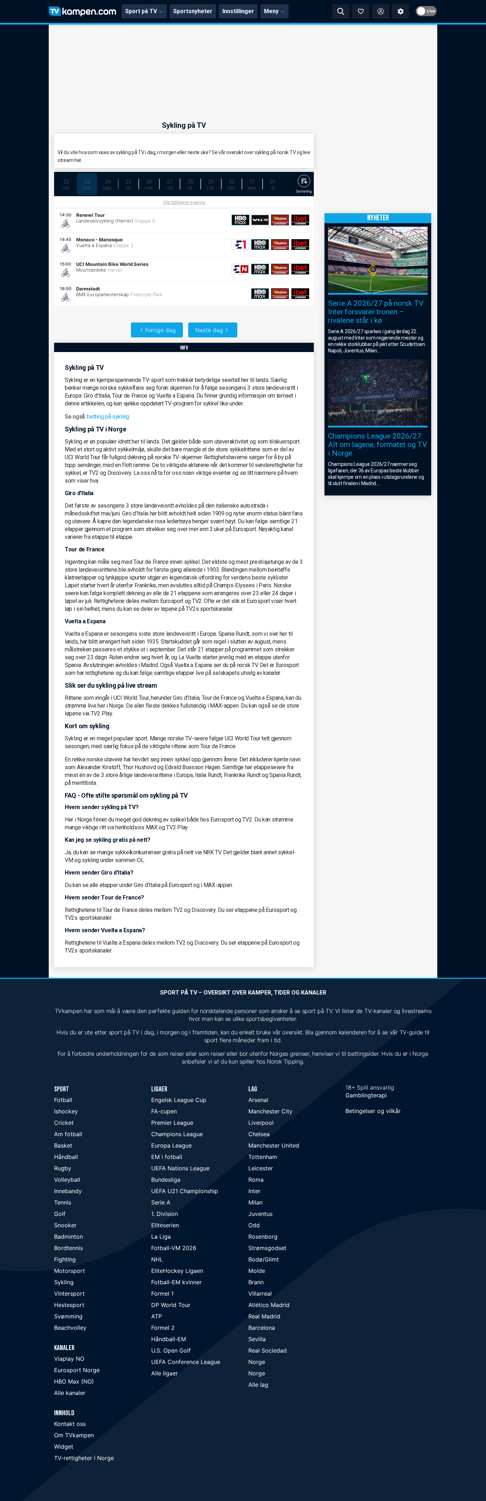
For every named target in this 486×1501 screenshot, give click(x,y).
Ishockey (66, 1111)
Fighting (65, 1259)
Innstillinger (238, 11)
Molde (256, 1270)
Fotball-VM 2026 (173, 1247)
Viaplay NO (69, 1358)
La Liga (161, 1236)
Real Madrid (264, 1316)
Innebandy (68, 1191)
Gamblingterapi (366, 1095)
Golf (59, 1213)
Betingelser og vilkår (373, 1110)
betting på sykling (108, 416)
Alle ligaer (164, 1373)
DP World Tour (170, 1304)
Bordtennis (68, 1247)
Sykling (64, 1282)
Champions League (177, 1134)
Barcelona (261, 1327)
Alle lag (258, 1384)
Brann (256, 1282)
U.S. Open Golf (171, 1350)
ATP (156, 1316)
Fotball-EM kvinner (176, 1282)
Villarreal (260, 1293)
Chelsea (259, 1134)
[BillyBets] (280, 220)
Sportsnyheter (192, 11)
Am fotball (68, 1134)
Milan (255, 1202)
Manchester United (273, 1145)
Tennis (62, 1202)
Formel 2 (163, 1327)
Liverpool (261, 1122)
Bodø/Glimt (263, 1259)
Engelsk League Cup (178, 1099)
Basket (63, 1145)
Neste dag (209, 330)
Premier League (172, 1122)
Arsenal (258, 1099)
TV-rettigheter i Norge (84, 1457)
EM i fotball (166, 1156)
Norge (256, 1361)
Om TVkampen (74, 1435)
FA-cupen (164, 1111)
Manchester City (270, 1111)
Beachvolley (70, 1327)
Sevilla (257, 1339)
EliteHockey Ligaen (177, 1270)
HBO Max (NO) (74, 1381)
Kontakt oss (70, 1423)
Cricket (64, 1122)
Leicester (260, 1168)
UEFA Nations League (180, 1168)
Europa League (171, 1145)
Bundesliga (165, 1179)
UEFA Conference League (185, 1361)
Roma (256, 1179)
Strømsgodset (267, 1247)
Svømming (68, 1316)
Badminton (68, 1236)
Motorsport (69, 1270)
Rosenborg (263, 1236)
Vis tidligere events (184, 202)
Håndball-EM (168, 1339)
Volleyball (67, 1179)
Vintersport (69, 1293)
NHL (157, 1259)
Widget (63, 1446)
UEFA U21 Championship (184, 1191)
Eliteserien (165, 1225)
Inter (254, 1191)
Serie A (160, 1202)
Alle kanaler (69, 1392)
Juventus (260, 1213)
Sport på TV (141, 11)
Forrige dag (160, 330)
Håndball (66, 1156)
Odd (254, 1225)
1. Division (164, 1213)
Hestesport (69, 1304)
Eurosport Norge (77, 1370)
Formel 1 (162, 1293)
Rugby (62, 1168)
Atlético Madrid (269, 1304)
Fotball (63, 1099)
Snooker (65, 1225)
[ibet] (300, 220)
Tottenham (262, 1156)
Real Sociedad (267, 1350)
